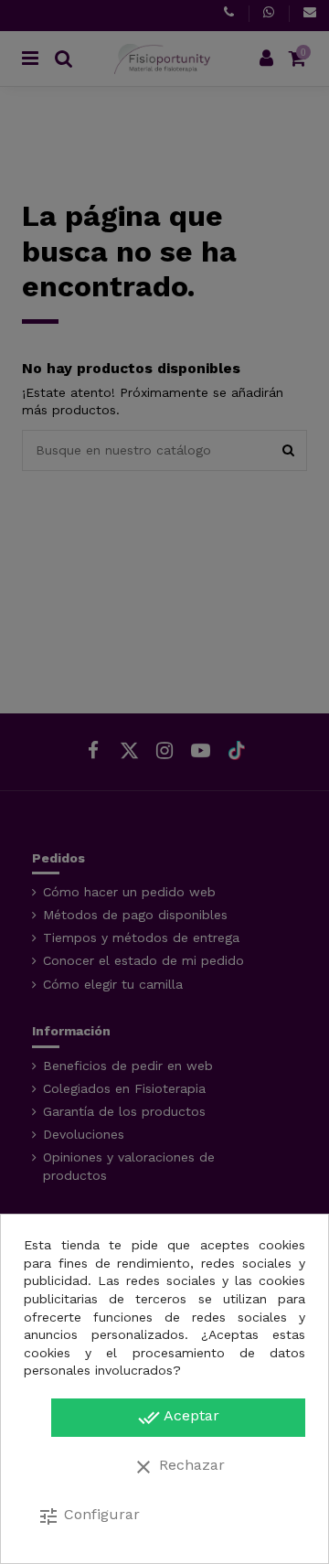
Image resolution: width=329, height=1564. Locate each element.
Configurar (88, 1516)
